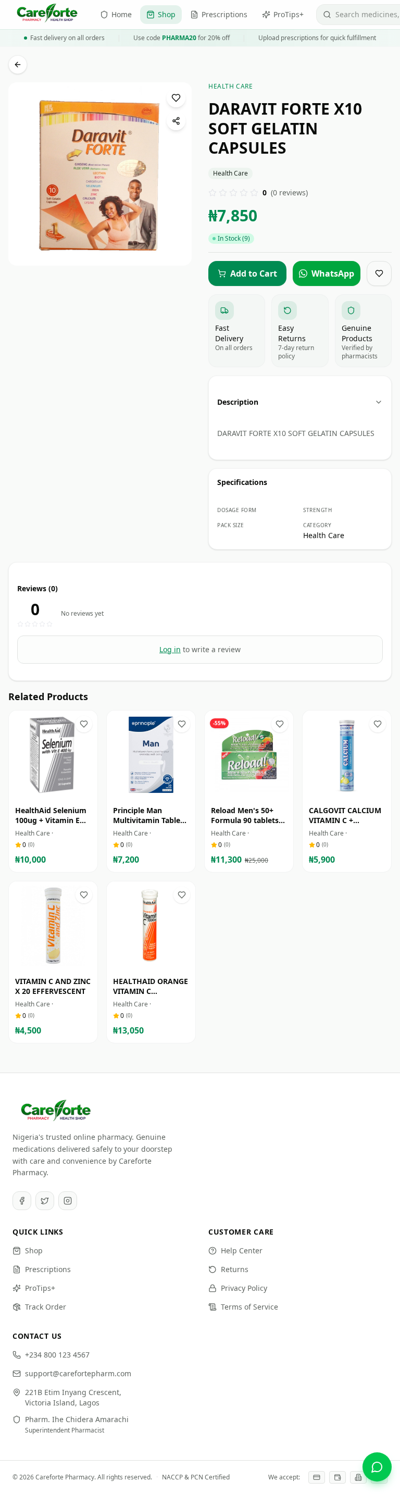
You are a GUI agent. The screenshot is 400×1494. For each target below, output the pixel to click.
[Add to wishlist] (176, 98)
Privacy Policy (244, 1288)
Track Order (45, 1307)
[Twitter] (44, 1200)
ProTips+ (40, 1288)
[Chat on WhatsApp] (377, 1466)
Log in (170, 649)
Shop (34, 1250)
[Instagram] (67, 1200)
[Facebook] (21, 1200)
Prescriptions (48, 1269)
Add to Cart (60, 789)
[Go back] (17, 64)
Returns (234, 1269)
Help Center (241, 1250)
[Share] (176, 120)
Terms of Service (249, 1307)
